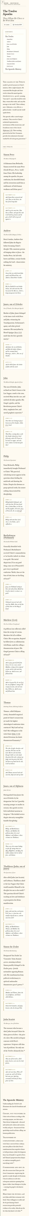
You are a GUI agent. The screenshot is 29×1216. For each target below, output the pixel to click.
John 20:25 (9, 746)
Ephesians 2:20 (7, 130)
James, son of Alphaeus (12, 59)
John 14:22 (9, 908)
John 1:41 (9, 284)
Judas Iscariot (10, 66)
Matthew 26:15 (10, 1069)
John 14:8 (9, 517)
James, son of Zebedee (12, 44)
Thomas (9, 56)
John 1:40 (9, 270)
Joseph (20, 511)
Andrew (9, 41)
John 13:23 (9, 418)
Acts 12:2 (18, 333)
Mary (7, 851)
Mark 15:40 (9, 844)
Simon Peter (9, 39)
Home (6, 3)
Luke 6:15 (9, 990)
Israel (7, 609)
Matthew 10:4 (10, 1003)
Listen (7, 24)
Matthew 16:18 (10, 208)
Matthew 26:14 (10, 1056)
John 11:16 (16, 734)
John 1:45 (9, 499)
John (8, 46)
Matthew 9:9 (10, 660)
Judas (7, 911)
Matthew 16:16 (10, 195)
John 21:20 (9, 431)
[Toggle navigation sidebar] (2, 2)
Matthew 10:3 (10, 826)
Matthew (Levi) (10, 54)
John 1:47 (9, 584)
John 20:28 (9, 770)
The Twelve (9, 36)
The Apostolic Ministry (13, 69)
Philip (8, 49)
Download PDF (18, 24)
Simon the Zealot (11, 63)
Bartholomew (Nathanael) (13, 51)
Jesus (21, 421)
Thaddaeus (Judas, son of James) (14, 61)
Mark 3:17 (9, 344)
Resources (14, 3)
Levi (22, 682)
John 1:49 (9, 599)
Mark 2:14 (9, 680)
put (20, 757)
